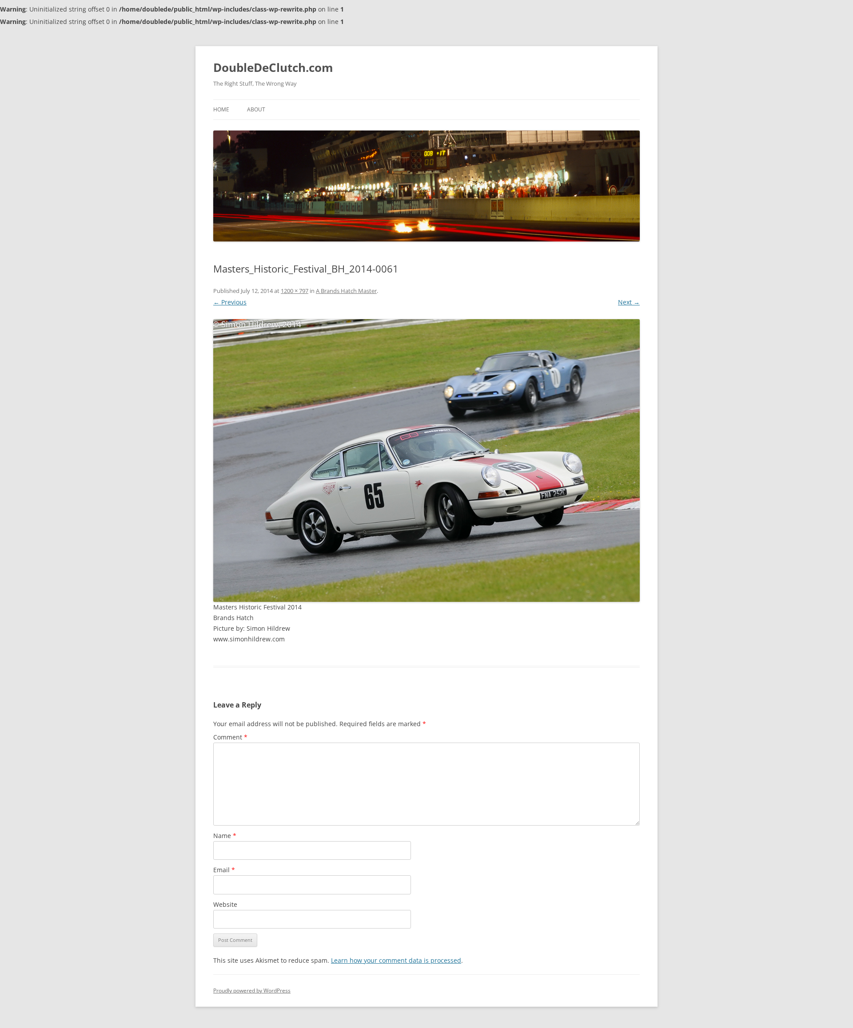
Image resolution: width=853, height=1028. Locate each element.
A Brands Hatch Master (346, 291)
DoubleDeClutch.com (273, 67)
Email (224, 870)
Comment (230, 737)
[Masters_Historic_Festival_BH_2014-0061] (426, 460)
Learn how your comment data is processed (396, 960)
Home (221, 109)
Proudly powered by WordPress (252, 990)
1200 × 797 (294, 291)
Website (225, 904)
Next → (629, 302)
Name (224, 835)
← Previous (230, 302)
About (256, 109)
